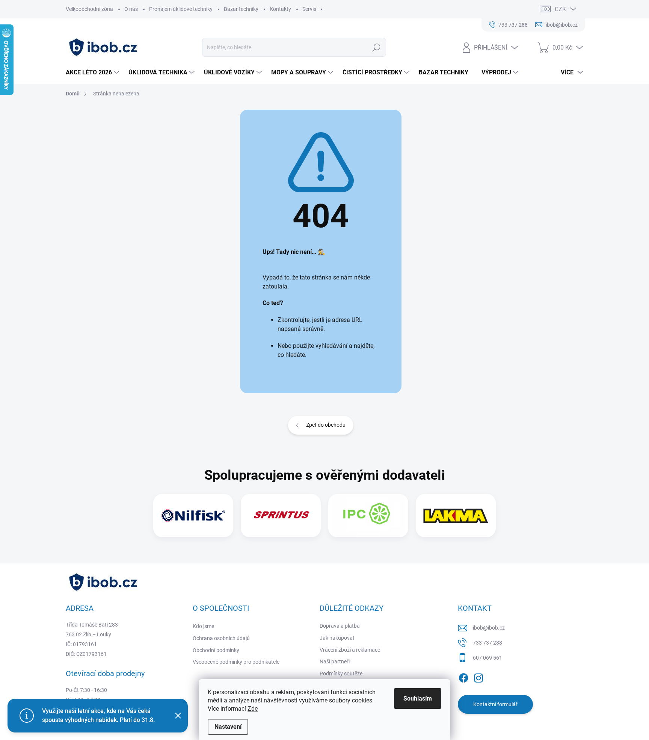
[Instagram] (478, 676)
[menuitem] (93, 72)
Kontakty (280, 9)
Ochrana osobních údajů (221, 638)
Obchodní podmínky (216, 650)
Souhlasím (417, 698)
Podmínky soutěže (341, 674)
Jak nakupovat (337, 638)
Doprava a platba (340, 626)
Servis (309, 9)
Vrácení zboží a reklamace (350, 650)
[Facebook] (463, 676)
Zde (253, 708)
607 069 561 (487, 658)
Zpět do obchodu (326, 425)
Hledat (376, 47)
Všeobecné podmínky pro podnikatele (236, 662)
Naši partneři (335, 661)
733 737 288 (487, 643)
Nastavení (227, 726)
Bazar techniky (241, 9)
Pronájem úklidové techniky (181, 9)
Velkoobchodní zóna (89, 9)
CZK (560, 9)
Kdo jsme (203, 626)
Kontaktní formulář (495, 704)
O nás (131, 9)
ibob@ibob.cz (489, 628)
